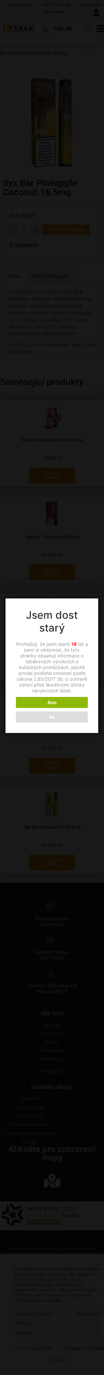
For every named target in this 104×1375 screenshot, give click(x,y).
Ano (52, 702)
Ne (52, 717)
